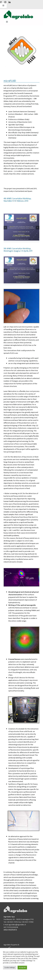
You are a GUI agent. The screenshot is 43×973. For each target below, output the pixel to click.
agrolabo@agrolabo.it (17, 924)
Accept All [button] (22, 967)
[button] (5, 227)
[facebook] (1, 2)
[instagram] (5, 2)
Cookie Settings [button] (9, 967)
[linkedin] (10, 2)
